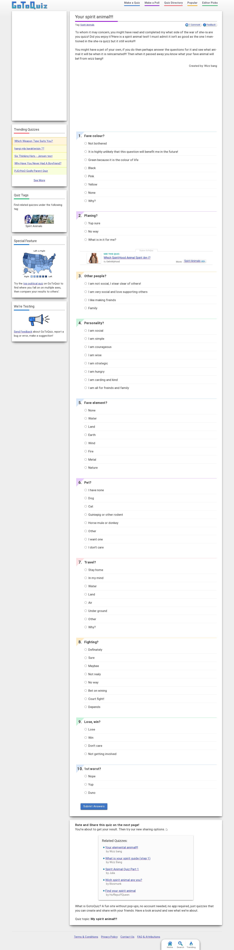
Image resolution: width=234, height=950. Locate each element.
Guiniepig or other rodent (105, 514)
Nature (93, 467)
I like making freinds (102, 300)
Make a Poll (152, 2)
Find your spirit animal (120, 891)
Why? (92, 201)
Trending (191, 947)
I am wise (94, 355)
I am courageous (100, 347)
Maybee (93, 666)
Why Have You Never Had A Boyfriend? (37, 163)
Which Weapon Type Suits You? (33, 141)
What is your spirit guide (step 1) (127, 858)
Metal (92, 459)
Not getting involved (102, 754)
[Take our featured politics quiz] (39, 264)
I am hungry (96, 371)
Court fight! (96, 699)
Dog (91, 498)
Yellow (92, 184)
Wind (91, 443)
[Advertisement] (145, 98)
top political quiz (33, 283)
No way (93, 231)
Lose (91, 729)
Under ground (97, 611)
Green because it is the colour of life (113, 160)
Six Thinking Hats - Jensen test (33, 156)
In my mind (95, 578)
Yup (90, 784)
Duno (91, 793)
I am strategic (98, 363)
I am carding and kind (103, 380)
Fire (90, 451)
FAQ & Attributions (148, 936)
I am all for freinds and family (108, 388)
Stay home (95, 570)
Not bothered (97, 143)
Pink (91, 176)
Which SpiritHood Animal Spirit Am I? (127, 257)
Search (180, 947)
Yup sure (94, 223)
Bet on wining (97, 690)
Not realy (94, 674)
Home (170, 947)
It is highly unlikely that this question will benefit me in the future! (133, 151)
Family (92, 308)
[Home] (30, 5)
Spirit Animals (87, 24)
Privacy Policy (109, 936)
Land (91, 426)
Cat (90, 506)
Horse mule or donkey (103, 523)
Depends (94, 707)
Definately (95, 649)
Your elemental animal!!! (121, 847)
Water (92, 418)
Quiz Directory (173, 2)
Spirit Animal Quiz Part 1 (122, 869)
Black (92, 168)
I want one (95, 539)
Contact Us (127, 936)
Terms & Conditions (86, 936)
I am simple (96, 338)
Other (92, 531)
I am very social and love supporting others (118, 292)
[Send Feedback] (39, 320)
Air (90, 602)
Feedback (211, 25)
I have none (96, 490)
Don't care (95, 745)
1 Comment (194, 25)
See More (39, 180)
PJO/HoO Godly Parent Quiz (31, 171)
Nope (91, 776)
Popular (192, 2)
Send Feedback (23, 331)
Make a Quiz (132, 2)
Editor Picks (210, 2)
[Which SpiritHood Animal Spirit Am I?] (94, 258)
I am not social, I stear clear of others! (114, 283)
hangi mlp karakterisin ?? (29, 148)
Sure (91, 657)
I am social (95, 330)
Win (90, 737)
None (91, 192)
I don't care (96, 547)
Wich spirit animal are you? (123, 880)
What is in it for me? (102, 239)
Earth (92, 435)
